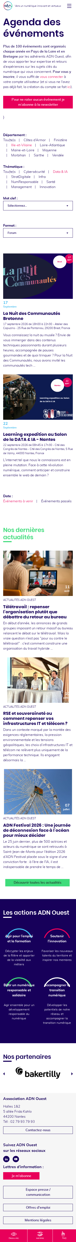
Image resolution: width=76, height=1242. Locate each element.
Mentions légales (38, 1220)
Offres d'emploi (38, 1207)
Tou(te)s (9, 140)
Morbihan (18, 155)
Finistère (60, 140)
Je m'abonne (21, 1176)
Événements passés (56, 501)
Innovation (48, 187)
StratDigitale (21, 177)
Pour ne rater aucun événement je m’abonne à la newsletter (38, 102)
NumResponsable (24, 182)
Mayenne (49, 150)
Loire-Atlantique (52, 145)
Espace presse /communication (38, 1192)
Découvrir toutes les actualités (37, 882)
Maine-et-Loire (22, 150)
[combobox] (38, 205)
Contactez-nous (38, 1130)
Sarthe (39, 155)
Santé (50, 182)
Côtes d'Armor (35, 140)
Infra (42, 177)
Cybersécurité (34, 171)
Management (21, 187)
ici (69, 87)
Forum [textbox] (12, 233)
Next (72, 1073)
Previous (4, 1073)
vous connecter (51, 77)
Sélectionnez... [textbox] (17, 205)
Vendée (58, 155)
